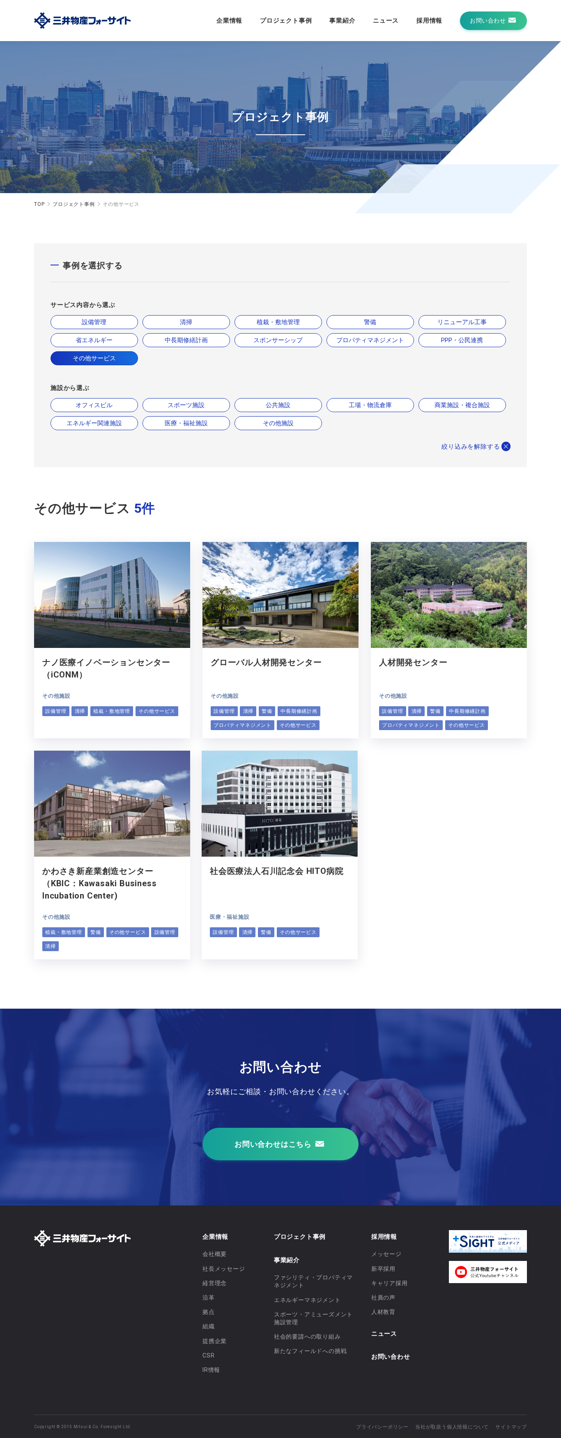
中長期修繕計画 (186, 340)
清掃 (186, 322)
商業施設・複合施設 (462, 405)
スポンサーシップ (278, 340)
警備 (370, 322)
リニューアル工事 (462, 322)
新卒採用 (383, 1268)
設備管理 (94, 322)
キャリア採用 (389, 1283)
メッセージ (386, 1254)
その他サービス (94, 358)
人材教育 (383, 1312)
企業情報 (229, 20)
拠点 (208, 1312)
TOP (39, 204)
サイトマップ (511, 1427)
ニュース (386, 20)
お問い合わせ (390, 1356)
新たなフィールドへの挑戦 (310, 1351)
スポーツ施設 (186, 405)
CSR (208, 1355)
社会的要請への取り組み (307, 1336)
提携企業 (214, 1341)
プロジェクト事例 (286, 20)
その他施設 (278, 423)
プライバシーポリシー (382, 1427)
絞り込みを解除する (470, 446)
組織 (208, 1326)
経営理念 (214, 1283)
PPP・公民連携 (462, 340)
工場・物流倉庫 (370, 405)
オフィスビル (94, 405)
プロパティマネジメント (370, 340)
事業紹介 (342, 20)
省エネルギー (94, 340)
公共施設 (278, 405)
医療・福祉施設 (186, 423)
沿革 (208, 1297)
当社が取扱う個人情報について (452, 1427)
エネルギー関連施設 (94, 423)
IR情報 (211, 1370)
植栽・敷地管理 (278, 322)
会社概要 (214, 1254)
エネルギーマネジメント (307, 1300)
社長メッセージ (223, 1268)
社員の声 (383, 1297)
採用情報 (429, 20)
